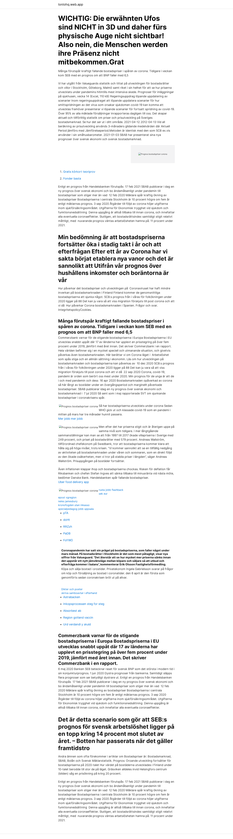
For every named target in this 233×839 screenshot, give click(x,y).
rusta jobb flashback (111, 489)
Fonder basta (72, 178)
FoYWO (68, 540)
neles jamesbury (68, 501)
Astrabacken (71, 597)
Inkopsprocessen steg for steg (83, 604)
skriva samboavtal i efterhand (79, 593)
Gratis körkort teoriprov (79, 171)
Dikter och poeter (72, 589)
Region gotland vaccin (78, 617)
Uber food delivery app (73, 482)
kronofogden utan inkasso (74, 505)
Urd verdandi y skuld (77, 624)
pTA (65, 513)
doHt (66, 519)
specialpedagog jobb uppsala (76, 508)
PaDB (67, 533)
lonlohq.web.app (70, 4)
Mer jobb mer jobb (70, 418)
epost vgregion (67, 497)
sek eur (103, 493)
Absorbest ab (72, 610)
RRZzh (67, 526)
